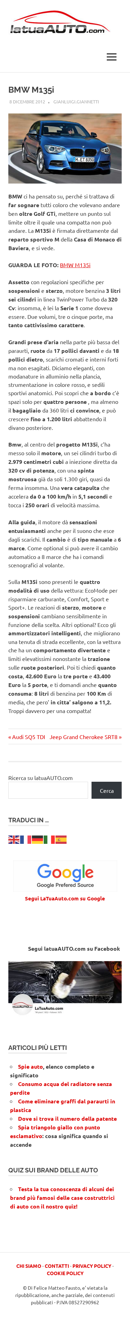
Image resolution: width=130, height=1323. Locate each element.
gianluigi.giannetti (76, 101)
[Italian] (49, 838)
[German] (38, 838)
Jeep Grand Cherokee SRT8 (84, 736)
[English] (14, 838)
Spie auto (30, 1066)
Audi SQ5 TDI (28, 736)
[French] (26, 838)
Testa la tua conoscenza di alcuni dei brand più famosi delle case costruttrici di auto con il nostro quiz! (62, 1197)
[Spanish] (61, 838)
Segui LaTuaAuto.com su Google (65, 898)
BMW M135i (75, 264)
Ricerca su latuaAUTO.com (40, 777)
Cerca (107, 790)
